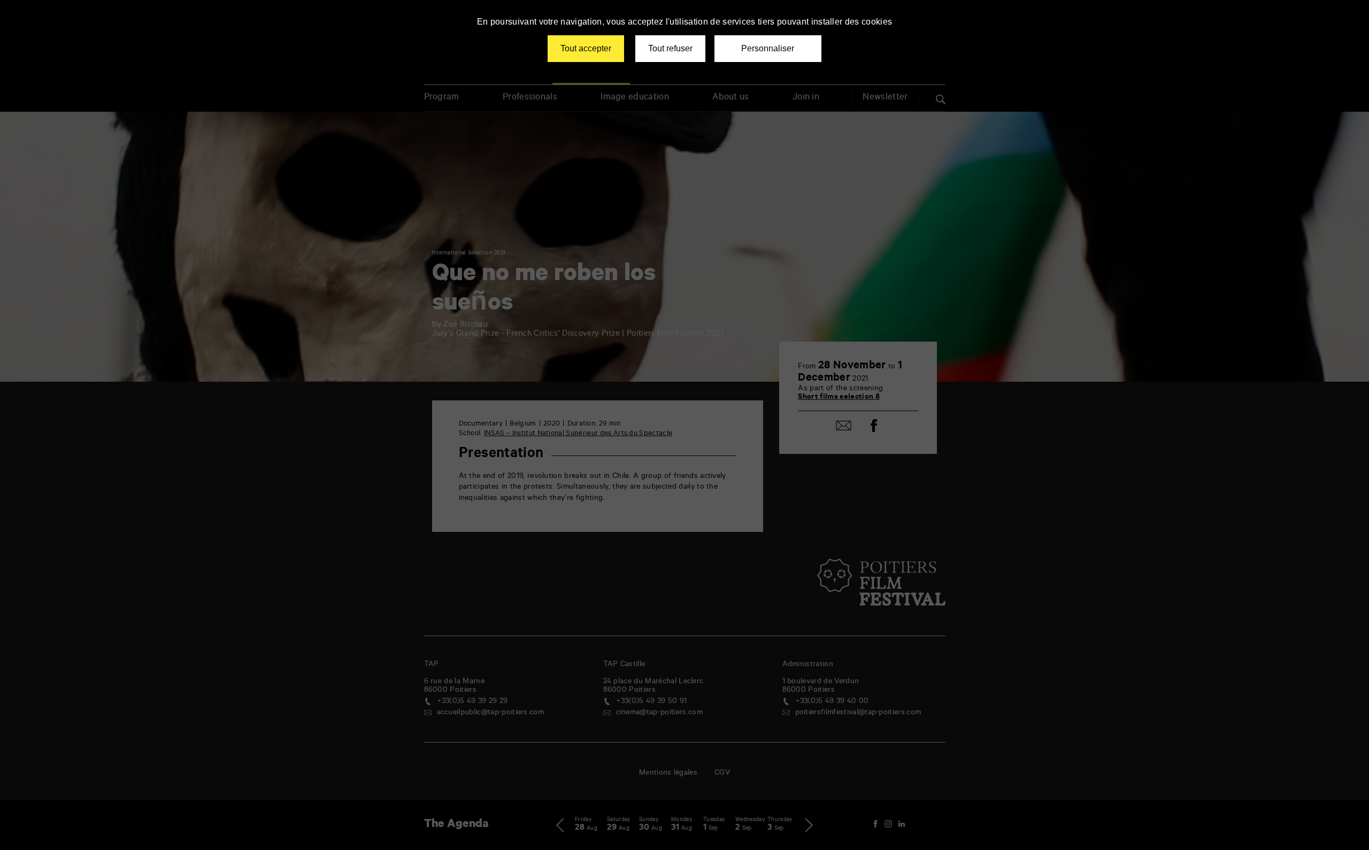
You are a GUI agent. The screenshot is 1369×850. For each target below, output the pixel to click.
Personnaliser (767, 48)
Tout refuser (670, 48)
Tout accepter (585, 48)
